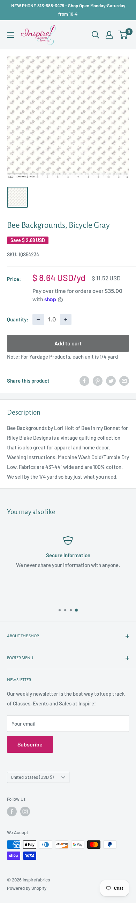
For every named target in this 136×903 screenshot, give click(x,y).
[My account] (109, 35)
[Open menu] (10, 35)
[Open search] (95, 35)
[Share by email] (124, 380)
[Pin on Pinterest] (98, 380)
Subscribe (30, 744)
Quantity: (17, 319)
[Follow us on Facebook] (12, 811)
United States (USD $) (32, 777)
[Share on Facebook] (84, 380)
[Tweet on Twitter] (111, 380)
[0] (123, 35)
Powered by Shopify (26, 888)
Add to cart (68, 343)
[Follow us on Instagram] (25, 811)
